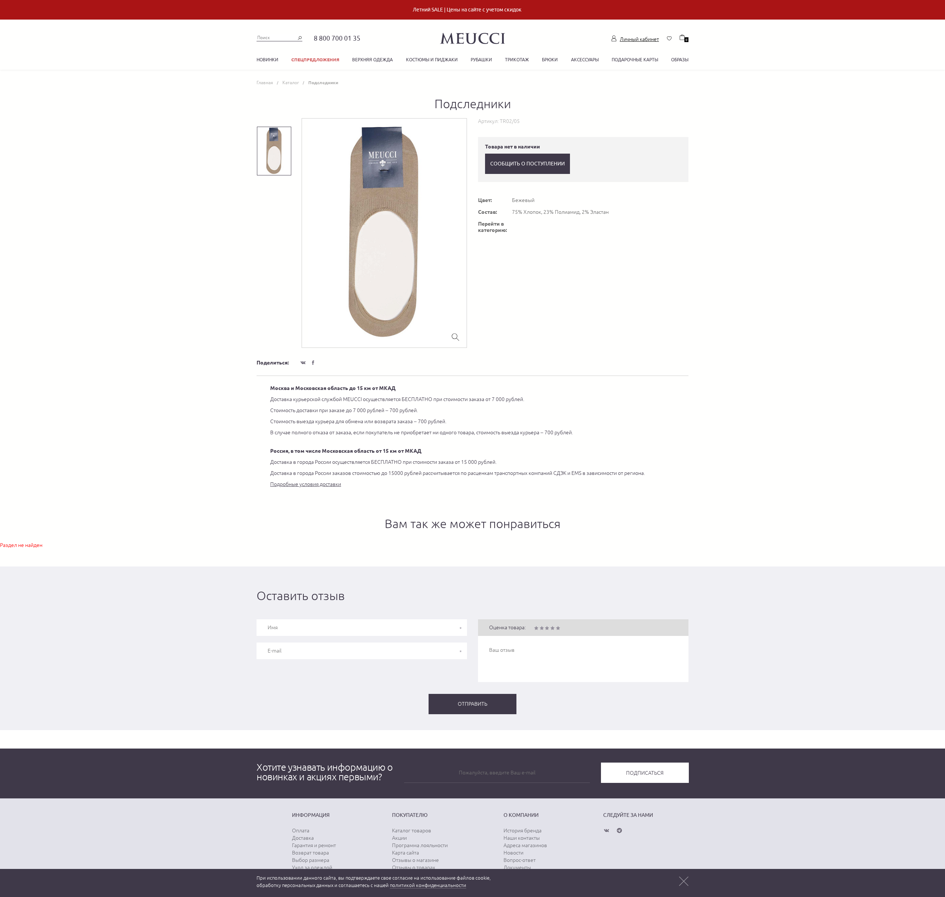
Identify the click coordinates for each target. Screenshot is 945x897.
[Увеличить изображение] (455, 336)
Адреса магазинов (525, 845)
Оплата (300, 830)
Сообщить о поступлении (527, 164)
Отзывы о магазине (415, 860)
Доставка (303, 838)
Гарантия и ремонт (314, 845)
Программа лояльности (420, 845)
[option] (384, 233)
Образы (679, 59)
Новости (513, 853)
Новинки (267, 59)
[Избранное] (669, 38)
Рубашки (481, 59)
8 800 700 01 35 (337, 38)
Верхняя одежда (372, 59)
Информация (311, 815)
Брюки (550, 59)
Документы (517, 867)
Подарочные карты (635, 59)
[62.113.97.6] (472, 37)
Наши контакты (522, 838)
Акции (399, 838)
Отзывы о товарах (413, 867)
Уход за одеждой (312, 867)
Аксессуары (585, 59)
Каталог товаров (411, 830)
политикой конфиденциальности (428, 885)
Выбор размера (310, 860)
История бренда (523, 830)
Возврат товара (310, 853)
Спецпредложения (315, 59)
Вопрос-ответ (520, 860)
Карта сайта (405, 853)
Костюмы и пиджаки (432, 59)
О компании (521, 815)
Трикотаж (517, 59)
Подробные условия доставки (305, 484)
